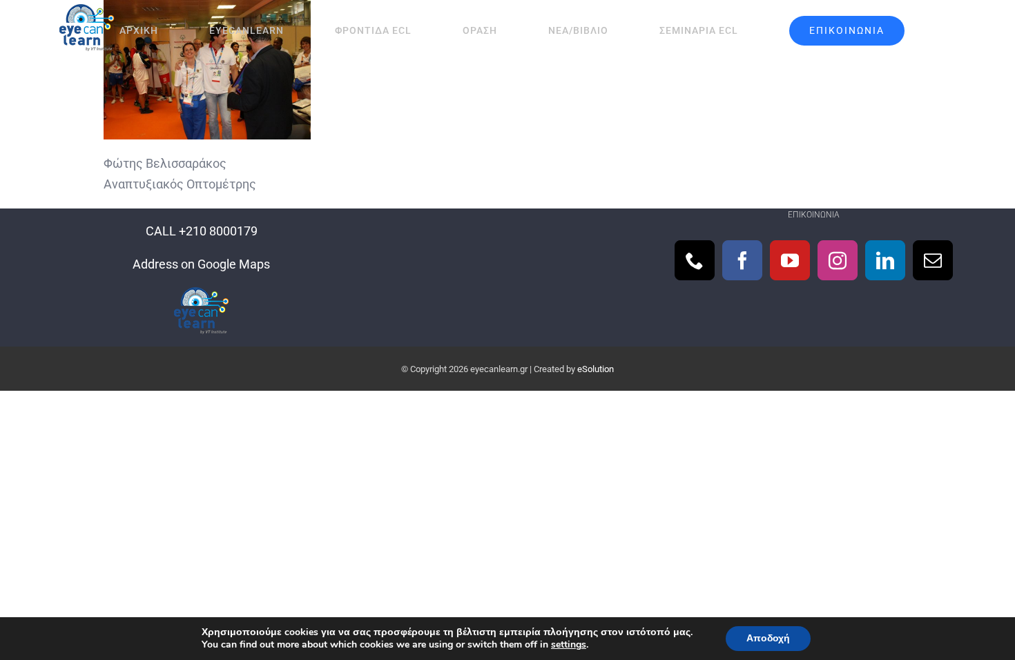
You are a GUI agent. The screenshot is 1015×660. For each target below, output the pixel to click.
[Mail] (933, 260)
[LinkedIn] (885, 260)
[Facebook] (742, 260)
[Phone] (695, 260)
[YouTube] (790, 260)
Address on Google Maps (201, 264)
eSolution (595, 369)
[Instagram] (838, 260)
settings (568, 645)
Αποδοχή (768, 638)
